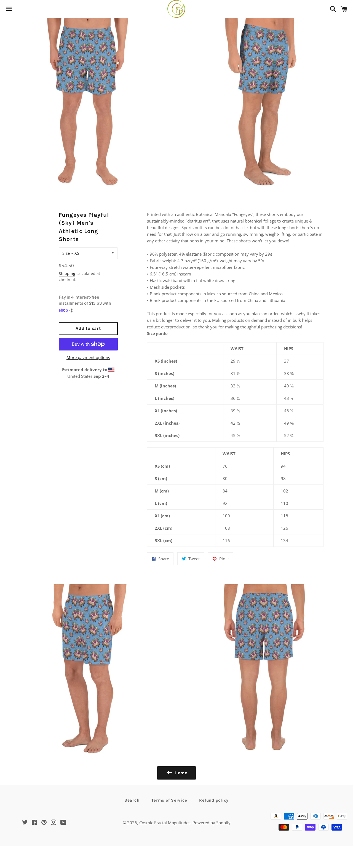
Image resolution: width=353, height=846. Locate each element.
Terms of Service (169, 800)
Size (66, 253)
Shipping (67, 273)
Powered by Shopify (211, 822)
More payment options (88, 357)
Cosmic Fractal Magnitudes (164, 822)
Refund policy (214, 800)
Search (132, 800)
